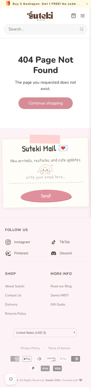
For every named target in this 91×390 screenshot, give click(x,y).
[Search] (81, 29)
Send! (46, 195)
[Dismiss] (87, 4)
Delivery (11, 304)
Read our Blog (61, 286)
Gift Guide (58, 304)
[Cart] (73, 15)
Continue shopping (46, 103)
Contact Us (13, 295)
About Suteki (14, 286)
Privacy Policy (30, 348)
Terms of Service (59, 348)
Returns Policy (15, 313)
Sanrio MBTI (60, 295)
